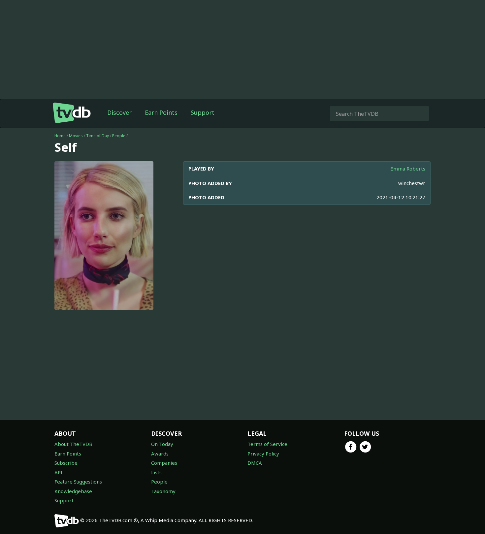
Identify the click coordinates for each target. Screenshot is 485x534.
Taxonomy (163, 491)
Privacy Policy (263, 453)
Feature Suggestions (78, 481)
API (58, 472)
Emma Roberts (407, 168)
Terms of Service (267, 444)
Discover (119, 112)
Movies (76, 136)
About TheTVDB (73, 444)
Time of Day (97, 136)
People (118, 136)
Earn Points (161, 112)
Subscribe (66, 462)
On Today (162, 444)
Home (60, 136)
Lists (156, 472)
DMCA (254, 462)
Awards (160, 453)
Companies (164, 462)
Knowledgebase (73, 491)
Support (202, 112)
